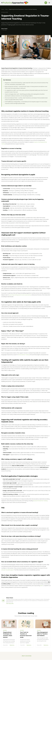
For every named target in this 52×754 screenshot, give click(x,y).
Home (2, 9)
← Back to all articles (26, 655)
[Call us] (45, 2)
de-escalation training (23, 354)
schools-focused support (7, 569)
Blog (6, 9)
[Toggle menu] (49, 2)
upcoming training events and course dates (20, 294)
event (41, 585)
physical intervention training (40, 500)
